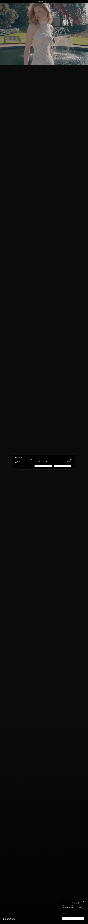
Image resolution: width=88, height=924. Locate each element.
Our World (45, 6)
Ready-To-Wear (22, 6)
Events (39, 6)
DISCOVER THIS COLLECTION (10, 920)
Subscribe (73, 918)
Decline (62, 466)
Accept (43, 466)
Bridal (28, 6)
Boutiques (34, 6)
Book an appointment (56, 6)
